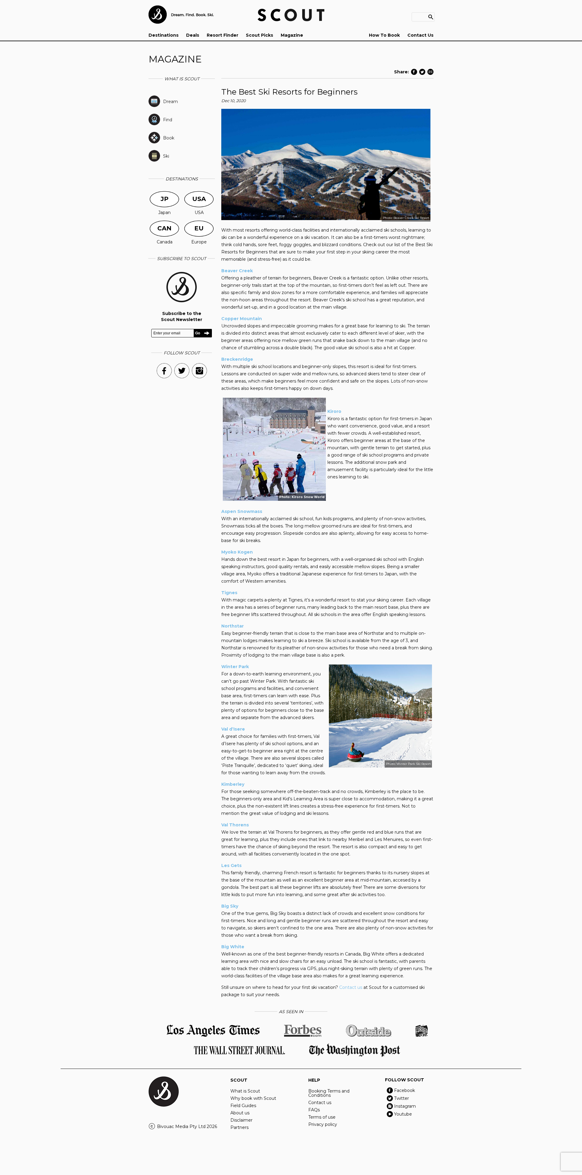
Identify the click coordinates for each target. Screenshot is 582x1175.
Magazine (292, 35)
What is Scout (245, 1091)
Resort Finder (222, 35)
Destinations (164, 35)
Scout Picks (259, 35)
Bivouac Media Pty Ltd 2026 (187, 1126)
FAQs (314, 1110)
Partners (239, 1127)
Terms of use (322, 1117)
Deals (192, 35)
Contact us (350, 987)
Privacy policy (322, 1124)
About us (239, 1113)
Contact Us (420, 35)
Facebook (404, 1090)
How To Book (384, 35)
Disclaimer (241, 1120)
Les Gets (231, 865)
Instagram (405, 1106)
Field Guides (243, 1105)
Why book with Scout (253, 1098)
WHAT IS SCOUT (181, 79)
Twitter (401, 1098)
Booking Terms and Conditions (329, 1093)
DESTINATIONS (182, 179)
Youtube (403, 1114)
